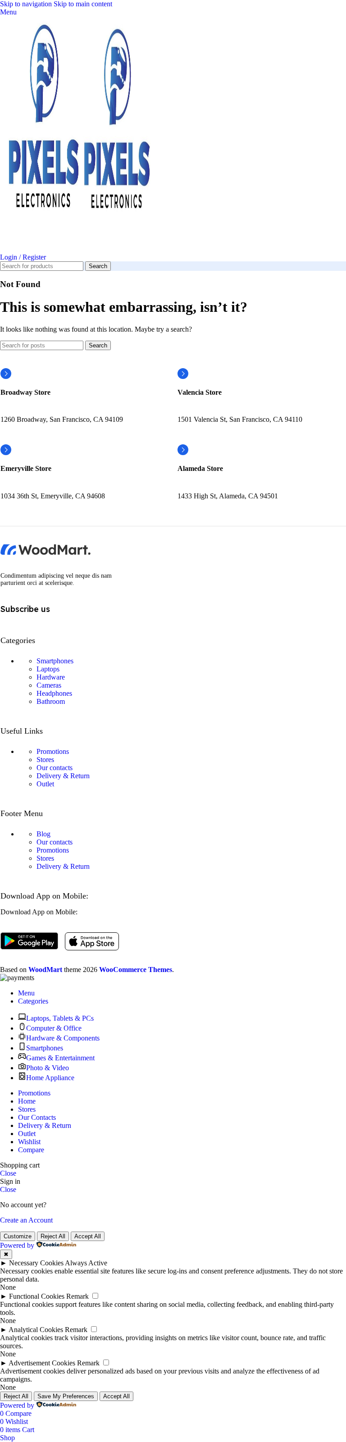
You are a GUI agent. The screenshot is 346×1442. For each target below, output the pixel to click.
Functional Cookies (36, 1296)
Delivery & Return (63, 776)
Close (8, 1173)
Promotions (52, 751)
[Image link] (45, 553)
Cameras (48, 685)
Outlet (45, 784)
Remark (77, 1296)
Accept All (87, 1236)
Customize (18, 1236)
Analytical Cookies (36, 1329)
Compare (31, 1150)
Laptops (47, 669)
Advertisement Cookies (42, 1363)
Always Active (86, 1263)
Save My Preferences (65, 1396)
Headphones (54, 693)
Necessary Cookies (36, 1263)
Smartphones (54, 661)
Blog (43, 834)
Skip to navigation (27, 4)
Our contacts (54, 767)
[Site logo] (41, 249)
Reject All (53, 1236)
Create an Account (26, 1220)
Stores (45, 759)
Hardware (50, 677)
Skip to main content (83, 4)
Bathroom (50, 701)
